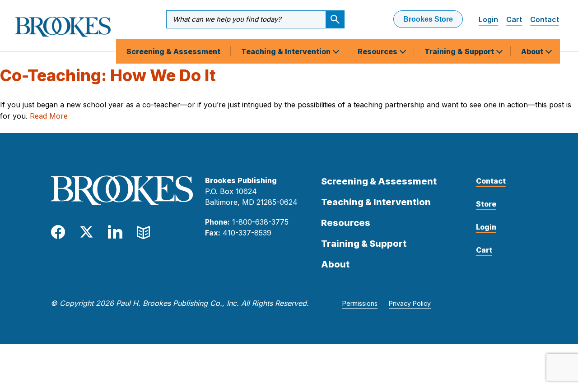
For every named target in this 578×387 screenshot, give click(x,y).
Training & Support (460, 51)
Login (488, 19)
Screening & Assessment (173, 51)
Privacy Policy (410, 303)
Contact (544, 19)
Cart (514, 19)
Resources (378, 51)
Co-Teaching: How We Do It (108, 75)
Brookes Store (428, 19)
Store (486, 203)
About (533, 51)
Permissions (360, 303)
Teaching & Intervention (286, 51)
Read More (49, 115)
